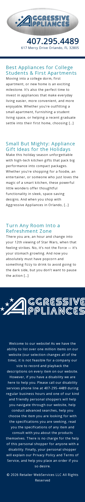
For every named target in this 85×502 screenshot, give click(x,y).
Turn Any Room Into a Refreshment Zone (33, 228)
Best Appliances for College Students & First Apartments (41, 70)
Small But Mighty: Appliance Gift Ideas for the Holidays (40, 146)
